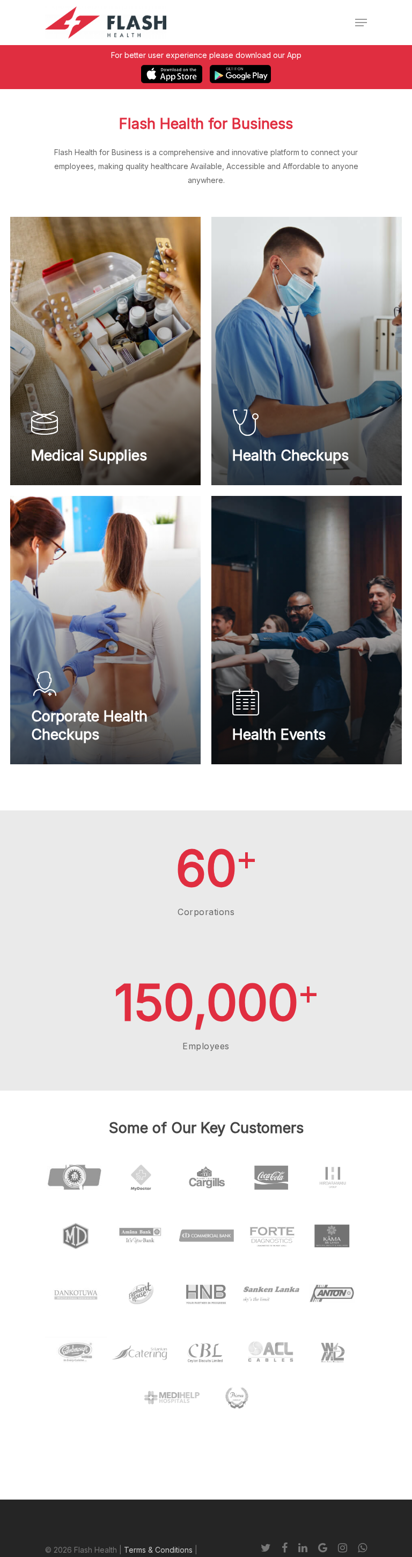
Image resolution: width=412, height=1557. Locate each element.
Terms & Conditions (158, 1549)
